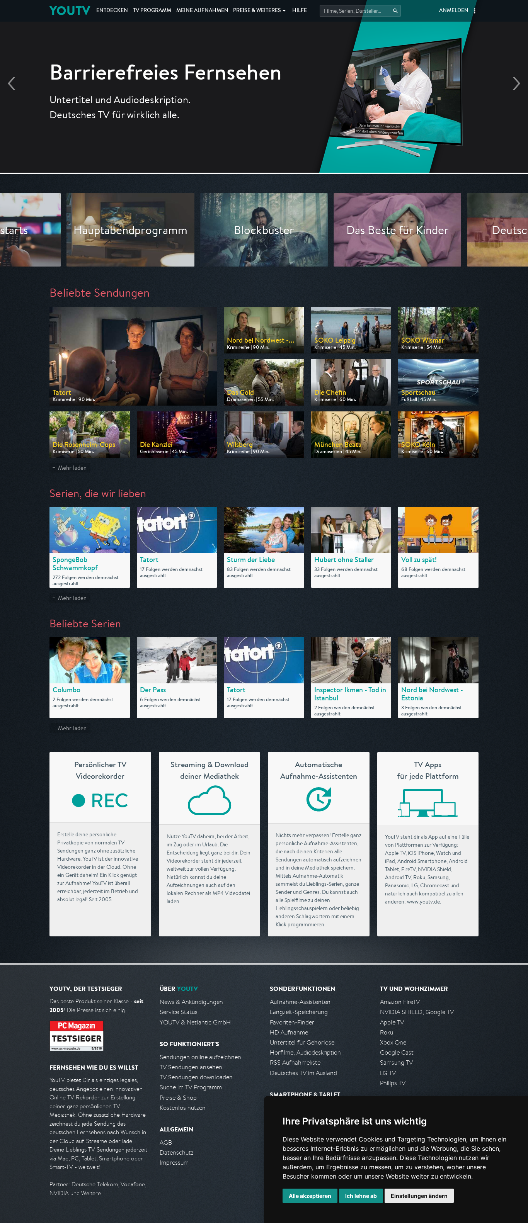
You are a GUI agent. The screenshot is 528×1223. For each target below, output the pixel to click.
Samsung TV (396, 1062)
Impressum (174, 1162)
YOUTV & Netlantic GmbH (195, 1022)
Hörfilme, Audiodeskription (305, 1052)
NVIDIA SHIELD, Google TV (417, 1012)
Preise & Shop (178, 1098)
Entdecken (112, 11)
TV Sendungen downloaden (196, 1077)
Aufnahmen (202, 11)
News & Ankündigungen (191, 1002)
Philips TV (392, 1083)
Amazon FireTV (400, 1002)
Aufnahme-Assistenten (300, 1002)
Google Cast (397, 1052)
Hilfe (299, 11)
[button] (475, 11)
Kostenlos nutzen (183, 1108)
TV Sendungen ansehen (191, 1067)
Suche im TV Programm (191, 1087)
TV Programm (152, 11)
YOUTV (69, 10)
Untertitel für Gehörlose (302, 1042)
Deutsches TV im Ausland (303, 1073)
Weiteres (257, 11)
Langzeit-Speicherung (299, 1012)
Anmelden (453, 11)
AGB (166, 1142)
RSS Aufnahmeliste (295, 1062)
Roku (386, 1032)
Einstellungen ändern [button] (419, 1195)
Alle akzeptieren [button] (310, 1195)
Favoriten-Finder (292, 1022)
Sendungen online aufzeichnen (200, 1057)
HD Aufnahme (289, 1032)
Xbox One (393, 1042)
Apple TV (392, 1022)
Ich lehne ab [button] (361, 1195)
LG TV (388, 1073)
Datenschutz (177, 1152)
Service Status (179, 1012)
